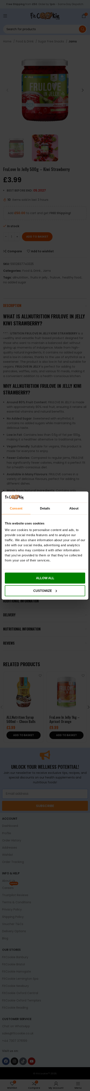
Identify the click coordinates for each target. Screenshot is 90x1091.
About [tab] (73, 508)
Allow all (45, 578)
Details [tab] (45, 508)
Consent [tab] (16, 508)
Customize (42, 590)
